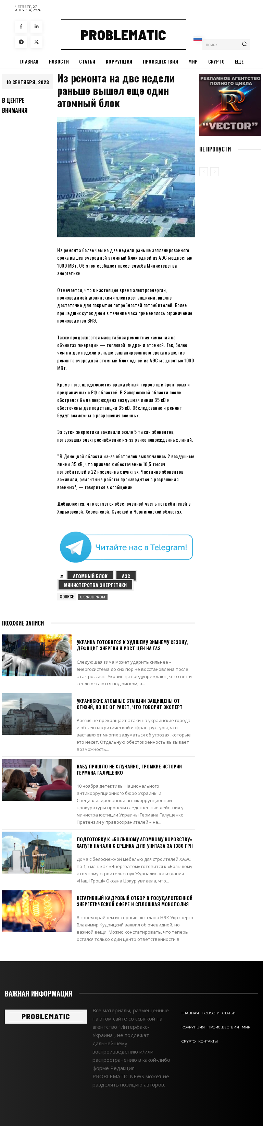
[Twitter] (36, 42)
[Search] (244, 44)
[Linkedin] (36, 27)
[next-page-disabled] (214, 171)
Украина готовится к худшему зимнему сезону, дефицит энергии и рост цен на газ (132, 645)
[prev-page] (203, 171)
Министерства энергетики (95, 584)
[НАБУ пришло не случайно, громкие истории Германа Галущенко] (37, 780)
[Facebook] (21, 27)
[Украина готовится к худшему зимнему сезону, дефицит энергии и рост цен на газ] (37, 655)
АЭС (126, 575)
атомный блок (90, 575)
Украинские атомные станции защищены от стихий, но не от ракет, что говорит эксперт (130, 703)
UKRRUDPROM (92, 597)
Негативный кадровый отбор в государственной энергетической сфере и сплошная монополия (134, 901)
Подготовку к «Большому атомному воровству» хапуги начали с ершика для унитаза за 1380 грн (135, 842)
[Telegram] (21, 42)
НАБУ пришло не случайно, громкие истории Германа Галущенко (129, 769)
